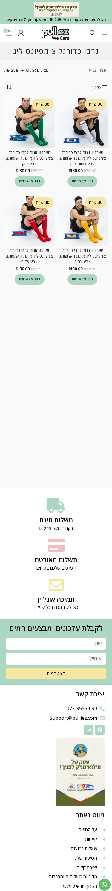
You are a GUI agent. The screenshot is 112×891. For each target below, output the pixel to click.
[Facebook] (100, 730)
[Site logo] (56, 32)
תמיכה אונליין (56, 599)
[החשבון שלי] (21, 33)
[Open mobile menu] (105, 33)
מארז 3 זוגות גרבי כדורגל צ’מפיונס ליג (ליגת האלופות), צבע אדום (29, 256)
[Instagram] (88, 730)
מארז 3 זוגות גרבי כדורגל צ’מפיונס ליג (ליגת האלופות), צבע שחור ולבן (82, 158)
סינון (96, 87)
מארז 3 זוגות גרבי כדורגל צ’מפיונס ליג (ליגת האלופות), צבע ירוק (29, 158)
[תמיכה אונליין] (56, 584)
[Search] (93, 33)
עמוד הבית (98, 70)
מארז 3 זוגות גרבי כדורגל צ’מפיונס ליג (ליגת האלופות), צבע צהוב (82, 256)
